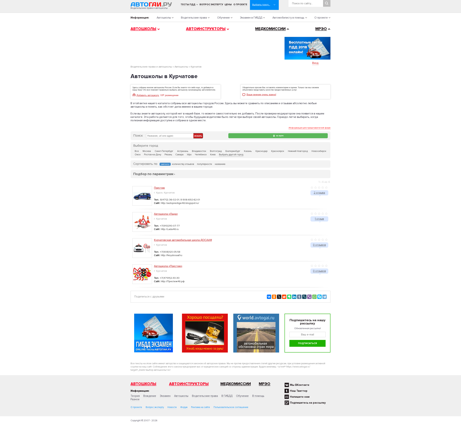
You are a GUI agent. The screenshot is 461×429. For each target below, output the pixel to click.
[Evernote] (289, 297)
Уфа (189, 154)
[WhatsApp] (314, 297)
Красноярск (277, 151)
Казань (248, 151)
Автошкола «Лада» (166, 213)
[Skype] (319, 297)
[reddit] (284, 297)
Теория (135, 396)
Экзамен (165, 396)
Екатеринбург (232, 151)
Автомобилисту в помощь (288, 17)
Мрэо (264, 384)
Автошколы (164, 17)
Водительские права (194, 17)
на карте (279, 135)
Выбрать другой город (231, 154)
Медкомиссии (270, 29)
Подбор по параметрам (153, 174)
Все (137, 151)
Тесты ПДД (188, 4)
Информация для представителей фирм (309, 128)
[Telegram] (324, 297)
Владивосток (199, 151)
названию (220, 164)
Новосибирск (319, 151)
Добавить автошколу (147, 95)
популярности (204, 164)
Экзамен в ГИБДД (251, 17)
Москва (147, 151)
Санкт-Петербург (164, 151)
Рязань (168, 154)
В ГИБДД (226, 396)
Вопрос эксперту (211, 4)
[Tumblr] (299, 297)
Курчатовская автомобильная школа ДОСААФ (183, 239)
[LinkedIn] (294, 297)
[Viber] (309, 297)
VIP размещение (169, 95)
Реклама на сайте (200, 407)
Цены (228, 4)
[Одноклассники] (274, 297)
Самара (179, 154)
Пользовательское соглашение (231, 407)
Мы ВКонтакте (299, 385)
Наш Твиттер (298, 390)
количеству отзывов (183, 164)
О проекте (240, 4)
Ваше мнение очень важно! (261, 94)
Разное (135, 399)
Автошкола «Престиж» (168, 266)
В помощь (258, 396)
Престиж (159, 187)
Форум (183, 407)
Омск (138, 154)
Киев (213, 154)
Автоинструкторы (206, 29)
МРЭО (321, 29)
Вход (315, 63)
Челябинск (201, 154)
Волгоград (216, 151)
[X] (279, 297)
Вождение (149, 396)
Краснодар (261, 151)
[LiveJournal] (304, 297)
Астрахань (182, 151)
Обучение (223, 17)
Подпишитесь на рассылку (308, 402)
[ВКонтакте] (269, 297)
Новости (172, 407)
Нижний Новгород (298, 151)
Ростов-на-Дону (152, 154)
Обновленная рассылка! (307, 328)
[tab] (153, 174)
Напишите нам (300, 396)
